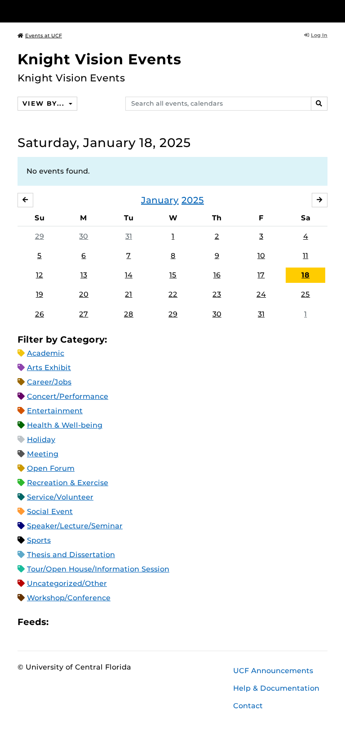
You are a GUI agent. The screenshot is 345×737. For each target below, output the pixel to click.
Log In (319, 35)
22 (172, 294)
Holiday (41, 439)
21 (128, 294)
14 (129, 275)
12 (39, 275)
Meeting (42, 454)
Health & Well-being (64, 425)
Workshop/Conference (69, 598)
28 (128, 314)
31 (128, 236)
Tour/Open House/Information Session (98, 569)
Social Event (50, 511)
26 (39, 314)
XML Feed (106, 621)
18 (305, 275)
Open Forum (51, 468)
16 (217, 275)
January (160, 200)
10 (261, 255)
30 (83, 236)
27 (83, 314)
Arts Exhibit (49, 367)
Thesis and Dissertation (71, 554)
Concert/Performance (67, 396)
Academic (45, 353)
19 (39, 294)
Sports (39, 540)
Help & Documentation (276, 688)
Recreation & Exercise (67, 482)
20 (83, 294)
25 (305, 294)
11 (305, 255)
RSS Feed (90, 621)
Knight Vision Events (99, 59)
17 (261, 275)
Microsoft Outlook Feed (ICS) (75, 621)
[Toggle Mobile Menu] (325, 10)
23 (216, 294)
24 (261, 294)
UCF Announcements (273, 670)
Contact (248, 705)
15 (173, 275)
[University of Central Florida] (77, 11)
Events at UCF (43, 35)
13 (83, 275)
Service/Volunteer (60, 497)
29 (39, 236)
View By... (44, 103)
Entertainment (55, 410)
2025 (192, 200)
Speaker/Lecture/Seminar (75, 526)
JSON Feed (121, 621)
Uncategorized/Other (67, 583)
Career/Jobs (49, 382)
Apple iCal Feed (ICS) (60, 621)
